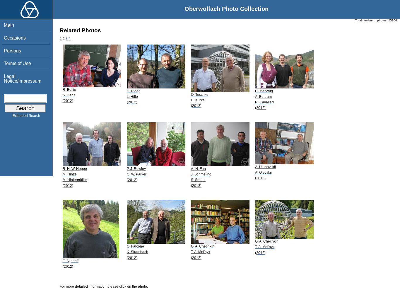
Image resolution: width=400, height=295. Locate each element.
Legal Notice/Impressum (22, 78)
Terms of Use (17, 63)
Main (9, 25)
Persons (12, 50)
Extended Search (26, 115)
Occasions (15, 37)
